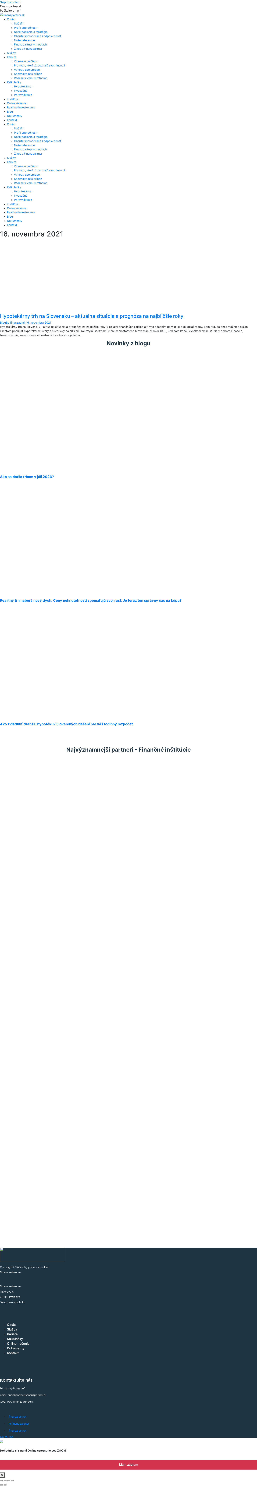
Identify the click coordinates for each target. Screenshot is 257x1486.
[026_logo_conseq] (15, 1098)
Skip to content (10, 2)
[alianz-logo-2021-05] (15, 792)
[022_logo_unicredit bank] (15, 1047)
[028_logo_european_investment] (15, 1132)
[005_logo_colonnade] (15, 809)
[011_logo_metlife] (15, 911)
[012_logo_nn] (15, 928)
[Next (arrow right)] (5, 1484)
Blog (3, 322)
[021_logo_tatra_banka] (15, 1030)
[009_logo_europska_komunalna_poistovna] (15, 877)
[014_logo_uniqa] (15, 962)
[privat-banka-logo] (15, 1182)
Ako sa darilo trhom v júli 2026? (27, 477)
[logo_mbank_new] (15, 996)
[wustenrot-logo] (15, 1216)
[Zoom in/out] (12, 1480)
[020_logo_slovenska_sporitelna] (15, 1013)
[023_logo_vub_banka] (15, 1064)
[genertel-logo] (15, 1165)
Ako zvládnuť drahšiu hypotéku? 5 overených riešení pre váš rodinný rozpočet (66, 724)
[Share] (5, 1480)
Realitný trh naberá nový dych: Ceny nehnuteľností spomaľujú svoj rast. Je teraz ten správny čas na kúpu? (90, 600)
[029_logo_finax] (15, 1149)
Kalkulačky (15, 1339)
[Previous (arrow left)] (1, 1484)
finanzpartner (18, 1416)
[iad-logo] (15, 1115)
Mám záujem (128, 1464)
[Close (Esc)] (1, 1480)
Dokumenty (15, 1348)
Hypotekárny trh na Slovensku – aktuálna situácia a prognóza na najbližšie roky (91, 316)
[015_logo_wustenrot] (15, 979)
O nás (11, 1324)
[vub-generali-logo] (15, 1199)
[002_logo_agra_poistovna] (15, 775)
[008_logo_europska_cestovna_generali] (15, 860)
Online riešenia (18, 1343)
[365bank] (9, 1231)
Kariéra (12, 1334)
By (16, 322)
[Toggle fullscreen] (8, 1480)
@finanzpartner (19, 1423)
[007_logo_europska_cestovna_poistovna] (15, 843)
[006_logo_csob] (15, 826)
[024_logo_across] (15, 1081)
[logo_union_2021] (15, 945)
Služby (12, 1329)
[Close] (2, 1475)
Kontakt (13, 1353)
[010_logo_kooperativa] (15, 894)
